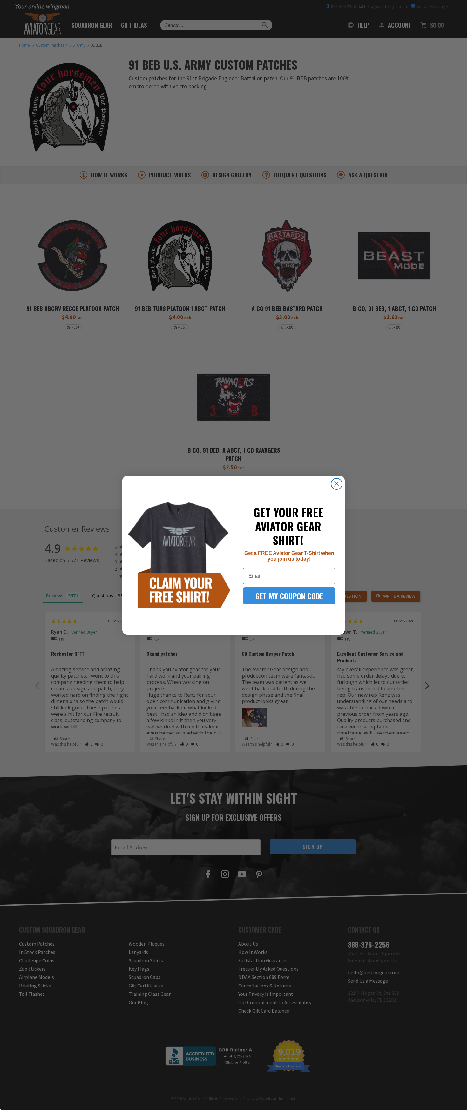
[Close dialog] (336, 483)
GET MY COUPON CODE (289, 596)
